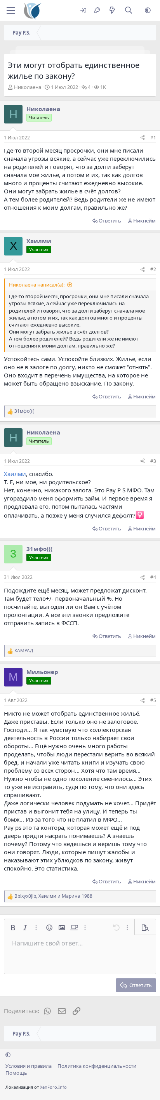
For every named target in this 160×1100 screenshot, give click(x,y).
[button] (148, 11)
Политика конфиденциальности (96, 1065)
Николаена (27, 86)
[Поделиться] (142, 138)
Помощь (16, 1072)
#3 (153, 461)
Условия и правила (28, 1065)
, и (53, 896)
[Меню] (11, 10)
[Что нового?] (112, 11)
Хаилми (15, 474)
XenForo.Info (53, 1087)
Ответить (110, 220)
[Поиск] (128, 11)
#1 (153, 137)
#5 (153, 700)
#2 (153, 269)
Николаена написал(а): (36, 284)
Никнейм (144, 220)
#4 (153, 577)
